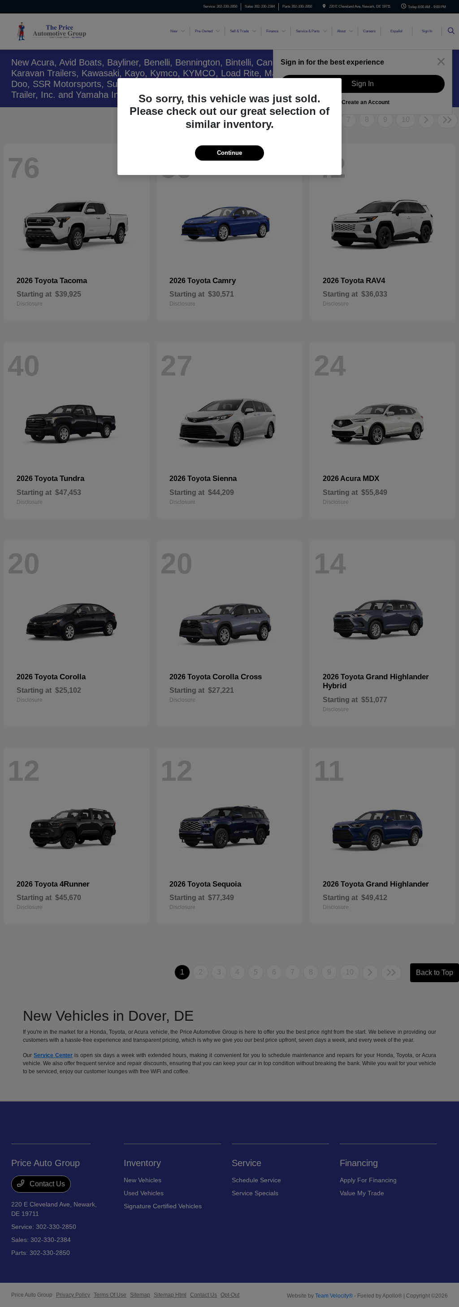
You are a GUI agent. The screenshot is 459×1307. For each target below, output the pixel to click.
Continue (229, 152)
